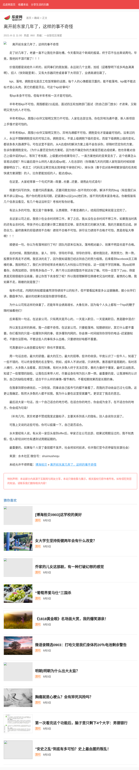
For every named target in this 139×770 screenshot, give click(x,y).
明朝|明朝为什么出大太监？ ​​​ (58, 671)
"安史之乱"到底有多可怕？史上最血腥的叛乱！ (73, 749)
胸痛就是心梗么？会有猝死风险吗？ (64, 697)
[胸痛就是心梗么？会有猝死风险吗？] (18, 697)
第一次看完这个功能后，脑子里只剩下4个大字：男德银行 (81, 723)
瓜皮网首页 (9, 4)
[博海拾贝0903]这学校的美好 (58, 515)
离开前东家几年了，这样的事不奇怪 (73, 464)
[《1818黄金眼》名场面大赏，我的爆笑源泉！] (18, 619)
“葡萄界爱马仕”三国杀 (53, 593)
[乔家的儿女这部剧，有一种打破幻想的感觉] (18, 567)
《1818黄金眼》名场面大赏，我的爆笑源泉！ (71, 619)
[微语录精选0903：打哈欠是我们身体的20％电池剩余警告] (18, 645)
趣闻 (36, 17)
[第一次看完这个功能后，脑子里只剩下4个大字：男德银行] (18, 723)
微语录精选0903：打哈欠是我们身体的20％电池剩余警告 (81, 645)
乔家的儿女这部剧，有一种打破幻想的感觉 (69, 567)
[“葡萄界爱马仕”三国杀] (18, 593)
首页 (28, 17)
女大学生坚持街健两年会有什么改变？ (66, 541)
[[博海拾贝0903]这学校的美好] (18, 515)
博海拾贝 (41, 464)
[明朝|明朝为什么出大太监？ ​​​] (18, 671)
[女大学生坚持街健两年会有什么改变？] (18, 541)
